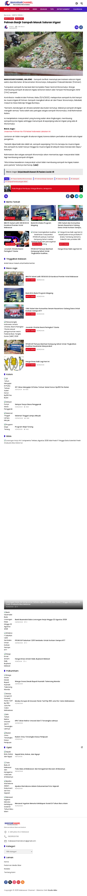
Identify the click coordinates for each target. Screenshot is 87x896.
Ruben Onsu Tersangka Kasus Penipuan (31, 737)
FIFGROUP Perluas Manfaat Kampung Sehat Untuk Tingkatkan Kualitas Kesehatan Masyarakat (42, 251)
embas (11, 26)
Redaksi (7, 869)
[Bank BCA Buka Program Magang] (43, 213)
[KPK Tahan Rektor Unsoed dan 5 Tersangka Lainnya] (8, 721)
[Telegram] (77, 196)
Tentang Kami (9, 872)
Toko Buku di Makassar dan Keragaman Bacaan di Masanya (40, 769)
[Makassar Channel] (18, 3)
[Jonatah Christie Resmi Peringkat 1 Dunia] (16, 239)
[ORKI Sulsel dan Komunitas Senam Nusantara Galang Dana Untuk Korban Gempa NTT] (70, 213)
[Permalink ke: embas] (6, 27)
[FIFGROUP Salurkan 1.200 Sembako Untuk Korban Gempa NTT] (8, 641)
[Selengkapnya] (82, 747)
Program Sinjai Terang (24, 427)
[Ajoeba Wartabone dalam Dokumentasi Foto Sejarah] (8, 787)
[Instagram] (14, 882)
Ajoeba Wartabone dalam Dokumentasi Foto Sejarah (37, 786)
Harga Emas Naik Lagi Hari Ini (70, 249)
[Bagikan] (81, 27)
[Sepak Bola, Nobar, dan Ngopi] (8, 755)
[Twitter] (72, 196)
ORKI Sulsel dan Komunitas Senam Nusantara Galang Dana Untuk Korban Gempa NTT (69, 225)
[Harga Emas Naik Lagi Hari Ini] (70, 239)
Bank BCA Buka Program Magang (41, 224)
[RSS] (22, 882)
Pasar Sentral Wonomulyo (22, 179)
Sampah (76, 179)
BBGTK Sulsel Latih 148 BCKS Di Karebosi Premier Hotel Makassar (16, 225)
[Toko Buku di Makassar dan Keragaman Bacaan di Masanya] (8, 770)
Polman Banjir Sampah (44, 179)
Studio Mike (52, 890)
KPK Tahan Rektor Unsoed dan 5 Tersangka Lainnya (36, 721)
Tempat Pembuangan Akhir (17, 181)
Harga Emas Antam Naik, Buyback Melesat (32, 659)
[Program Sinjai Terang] (8, 427)
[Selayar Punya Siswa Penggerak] (8, 405)
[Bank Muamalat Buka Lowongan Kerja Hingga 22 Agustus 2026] (8, 620)
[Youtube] (18, 882)
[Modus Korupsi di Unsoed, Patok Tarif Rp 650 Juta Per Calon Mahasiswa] (8, 702)
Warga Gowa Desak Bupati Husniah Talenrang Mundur (37, 681)
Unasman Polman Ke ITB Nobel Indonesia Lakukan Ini (27, 131)
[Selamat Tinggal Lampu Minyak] (8, 417)
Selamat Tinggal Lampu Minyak (28, 416)
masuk (16, 263)
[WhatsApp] (81, 196)
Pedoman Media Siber (12, 865)
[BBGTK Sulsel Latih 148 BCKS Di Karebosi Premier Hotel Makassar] (16, 213)
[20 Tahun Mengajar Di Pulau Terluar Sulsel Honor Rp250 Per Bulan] (8, 388)
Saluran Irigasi (63, 179)
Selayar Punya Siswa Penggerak (28, 404)
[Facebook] (68, 196)
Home (6, 862)
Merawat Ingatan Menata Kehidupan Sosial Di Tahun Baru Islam (41, 803)
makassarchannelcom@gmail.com (22, 841)
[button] (76, 3)
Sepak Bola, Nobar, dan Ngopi (27, 754)
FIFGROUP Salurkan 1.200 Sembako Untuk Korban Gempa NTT (40, 640)
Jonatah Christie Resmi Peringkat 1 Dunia (13, 250)
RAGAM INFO (19, 18)
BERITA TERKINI (9, 18)
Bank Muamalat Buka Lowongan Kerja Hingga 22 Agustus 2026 (41, 620)
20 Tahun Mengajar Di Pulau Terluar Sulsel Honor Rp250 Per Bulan (42, 387)
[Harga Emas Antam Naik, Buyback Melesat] (8, 660)
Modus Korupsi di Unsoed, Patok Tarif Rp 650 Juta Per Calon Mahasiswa (44, 701)
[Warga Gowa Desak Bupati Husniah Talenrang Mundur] (8, 682)
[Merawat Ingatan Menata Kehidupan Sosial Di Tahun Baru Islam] (8, 804)
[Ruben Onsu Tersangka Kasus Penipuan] (8, 738)
